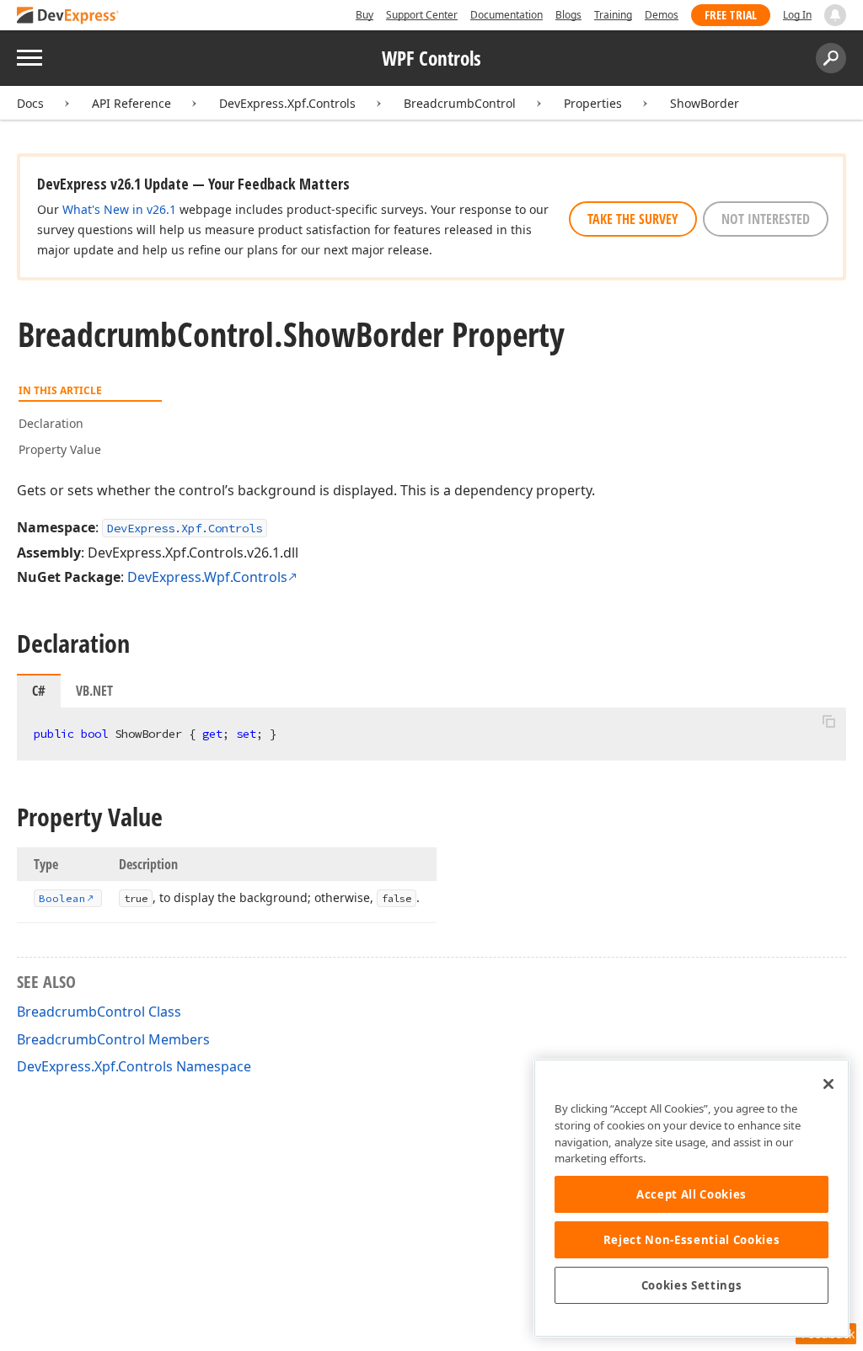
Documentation (506, 15)
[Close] (828, 1084)
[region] (691, 1198)
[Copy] (828, 721)
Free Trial (731, 15)
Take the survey (632, 219)
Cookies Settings (691, 1285)
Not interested (765, 219)
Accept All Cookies (691, 1194)
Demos (661, 15)
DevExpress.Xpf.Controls (287, 103)
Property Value (60, 449)
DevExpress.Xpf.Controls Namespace (134, 1066)
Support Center (422, 15)
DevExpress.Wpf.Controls (207, 577)
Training (613, 15)
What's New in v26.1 (119, 209)
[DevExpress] (68, 16)
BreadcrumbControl (460, 103)
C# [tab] (39, 690)
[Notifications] (835, 15)
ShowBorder (704, 103)
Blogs (568, 15)
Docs (30, 103)
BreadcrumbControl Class (99, 1011)
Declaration (51, 423)
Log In (797, 15)
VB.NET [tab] (94, 690)
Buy (364, 15)
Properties (593, 103)
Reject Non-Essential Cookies (691, 1239)
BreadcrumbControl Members (113, 1039)
